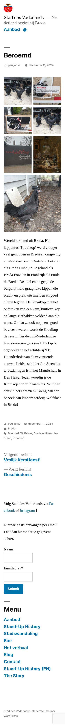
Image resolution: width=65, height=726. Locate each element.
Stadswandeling (21, 633)
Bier (8, 640)
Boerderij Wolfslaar (20, 433)
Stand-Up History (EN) (27, 668)
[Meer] (25, 30)
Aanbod (12, 29)
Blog (8, 654)
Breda (12, 428)
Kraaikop (18, 438)
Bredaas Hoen (43, 433)
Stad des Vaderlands (24, 17)
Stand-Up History (22, 626)
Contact (12, 661)
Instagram (27, 510)
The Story (14, 675)
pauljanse (14, 65)
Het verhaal (16, 647)
